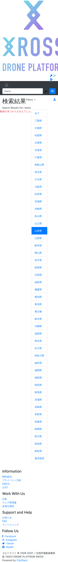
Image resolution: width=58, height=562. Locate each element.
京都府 (38, 127)
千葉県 (38, 157)
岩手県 (38, 260)
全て (37, 113)
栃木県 (38, 318)
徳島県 (38, 282)
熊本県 (38, 340)
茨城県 (38, 399)
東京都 (38, 311)
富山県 (38, 216)
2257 (5, 487)
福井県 (38, 362)
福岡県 (38, 370)
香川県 (38, 436)
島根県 (38, 267)
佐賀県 (38, 135)
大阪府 (38, 186)
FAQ (4, 521)
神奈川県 (39, 355)
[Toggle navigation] (6, 85)
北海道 (38, 149)
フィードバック (10, 524)
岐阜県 (38, 245)
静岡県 (38, 428)
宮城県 (38, 201)
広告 (4, 498)
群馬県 (38, 392)
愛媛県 (38, 289)
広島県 (38, 274)
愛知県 (38, 296)
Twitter (9, 543)
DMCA (6, 483)
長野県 (38, 414)
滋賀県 (38, 333)
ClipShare (22, 560)
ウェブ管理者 (9, 502)
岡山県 (38, 252)
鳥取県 (38, 450)
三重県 (38, 120)
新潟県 (38, 304)
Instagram (10, 539)
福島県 (38, 377)
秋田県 (38, 384)
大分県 (38, 179)
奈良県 (38, 194)
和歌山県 (39, 164)
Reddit (9, 547)
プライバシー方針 (11, 480)
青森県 (38, 421)
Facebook (9, 536)
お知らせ (7, 517)
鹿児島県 (39, 458)
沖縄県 (38, 326)
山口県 (38, 223)
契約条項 (7, 476)
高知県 (38, 443)
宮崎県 (38, 208)
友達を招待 (8, 506)
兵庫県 (38, 142)
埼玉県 (38, 172)
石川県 (38, 348)
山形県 (38, 230)
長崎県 (38, 406)
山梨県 (38, 238)
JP (54, 75)
